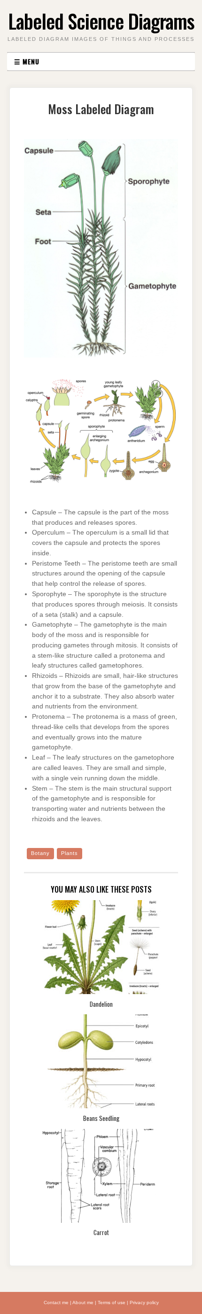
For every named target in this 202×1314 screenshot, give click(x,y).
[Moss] (101, 252)
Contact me (56, 1302)
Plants (69, 853)
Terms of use (111, 1302)
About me (82, 1302)
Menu (26, 61)
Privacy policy (144, 1302)
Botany (40, 853)
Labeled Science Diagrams (101, 20)
